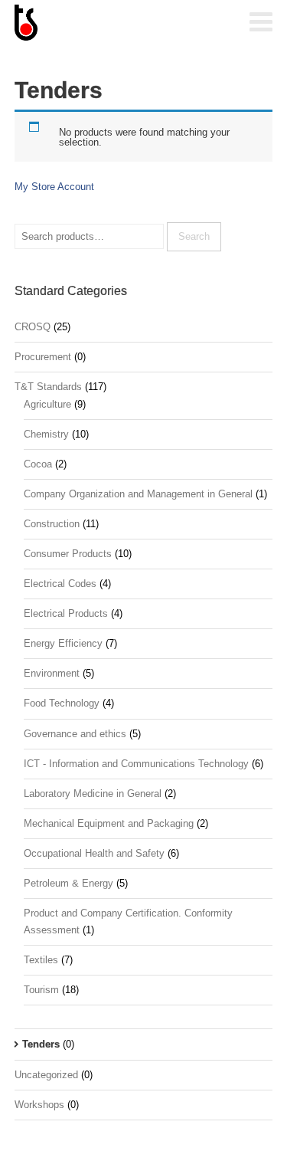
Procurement (43, 356)
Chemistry (46, 434)
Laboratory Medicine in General (92, 793)
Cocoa (38, 464)
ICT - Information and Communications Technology (136, 763)
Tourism (41, 989)
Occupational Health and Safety (94, 853)
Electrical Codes (60, 583)
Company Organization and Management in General (138, 494)
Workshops (39, 1104)
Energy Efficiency (63, 643)
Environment (52, 673)
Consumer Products (68, 553)
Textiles (41, 960)
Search (194, 236)
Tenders (41, 1044)
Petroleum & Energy (68, 883)
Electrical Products (66, 613)
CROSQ (33, 327)
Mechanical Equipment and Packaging (109, 823)
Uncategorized (46, 1074)
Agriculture (47, 404)
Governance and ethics (75, 733)
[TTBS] (91, 24)
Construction (52, 524)
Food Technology (61, 703)
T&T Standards (48, 386)
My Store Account (54, 186)
